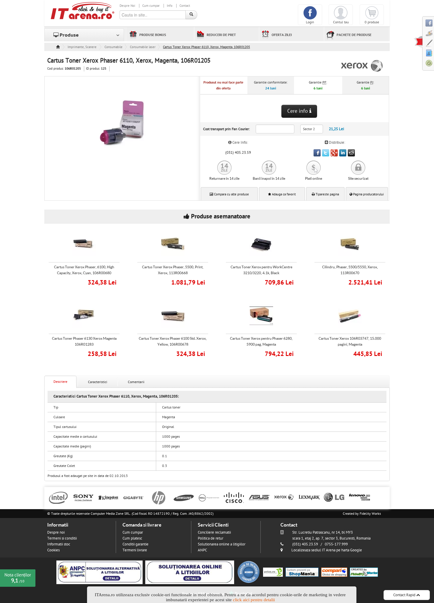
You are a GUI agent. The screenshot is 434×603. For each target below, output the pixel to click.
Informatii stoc (58, 544)
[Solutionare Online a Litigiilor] (189, 572)
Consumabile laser (143, 47)
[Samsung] (184, 497)
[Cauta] (191, 14)
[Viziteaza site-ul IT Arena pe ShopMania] (302, 572)
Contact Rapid (404, 595)
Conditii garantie (136, 544)
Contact (185, 6)
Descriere (60, 382)
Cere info (298, 111)
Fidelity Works (370, 514)
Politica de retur (210, 538)
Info (169, 6)
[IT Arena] (82, 10)
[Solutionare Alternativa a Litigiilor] (99, 572)
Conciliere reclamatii (214, 532)
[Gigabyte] (134, 497)
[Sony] (83, 497)
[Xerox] (284, 497)
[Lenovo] (359, 497)
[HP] (159, 497)
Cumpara (88, 281)
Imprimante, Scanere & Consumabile (82, 47)
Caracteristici (97, 382)
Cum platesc (132, 538)
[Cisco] (234, 497)
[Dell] (209, 497)
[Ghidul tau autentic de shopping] (334, 572)
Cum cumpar (151, 6)
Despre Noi (127, 6)
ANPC (202, 550)
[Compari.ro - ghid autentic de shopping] (248, 572)
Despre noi (56, 532)
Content (418, 42)
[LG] (334, 497)
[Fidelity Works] (364, 572)
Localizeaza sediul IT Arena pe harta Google (326, 550)
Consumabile (114, 47)
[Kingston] (108, 497)
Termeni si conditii (62, 538)
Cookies (53, 550)
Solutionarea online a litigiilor (221, 544)
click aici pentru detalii (254, 599)
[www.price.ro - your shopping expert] (273, 572)
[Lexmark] (309, 497)
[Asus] (259, 497)
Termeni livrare (135, 550)
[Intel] (58, 497)
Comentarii (136, 382)
